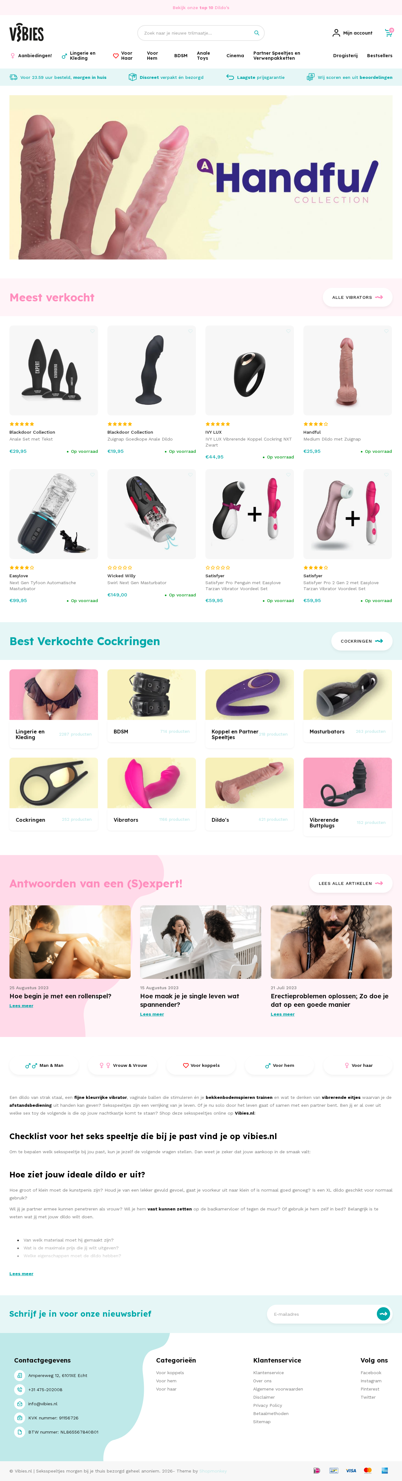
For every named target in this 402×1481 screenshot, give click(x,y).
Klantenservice (268, 1372)
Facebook (371, 1372)
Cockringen (356, 641)
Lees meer (21, 1005)
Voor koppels (170, 1372)
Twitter (368, 1397)
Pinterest (370, 1388)
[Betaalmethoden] (317, 1471)
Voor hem (166, 1380)
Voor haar (166, 1388)
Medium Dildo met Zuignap (332, 439)
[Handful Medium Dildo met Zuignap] (347, 370)
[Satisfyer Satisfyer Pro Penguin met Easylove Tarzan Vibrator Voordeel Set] (249, 514)
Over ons (262, 1380)
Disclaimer (264, 1397)
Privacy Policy (267, 1405)
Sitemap (262, 1421)
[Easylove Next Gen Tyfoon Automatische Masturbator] (53, 514)
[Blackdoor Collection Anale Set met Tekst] (53, 370)
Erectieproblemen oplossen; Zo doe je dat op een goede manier (329, 1000)
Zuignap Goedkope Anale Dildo (140, 439)
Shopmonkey (213, 1470)
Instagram (371, 1380)
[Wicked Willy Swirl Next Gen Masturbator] (151, 514)
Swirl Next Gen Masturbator (136, 582)
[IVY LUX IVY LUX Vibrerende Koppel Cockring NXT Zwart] (249, 370)
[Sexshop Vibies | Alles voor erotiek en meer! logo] (26, 40)
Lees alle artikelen (345, 883)
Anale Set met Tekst (31, 439)
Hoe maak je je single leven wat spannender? (189, 1000)
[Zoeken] (257, 33)
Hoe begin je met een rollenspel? (60, 996)
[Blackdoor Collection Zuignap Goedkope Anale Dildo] (151, 370)
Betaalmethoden (271, 1413)
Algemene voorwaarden (278, 1388)
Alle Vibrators (352, 297)
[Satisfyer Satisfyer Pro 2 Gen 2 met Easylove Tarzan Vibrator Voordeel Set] (347, 514)
